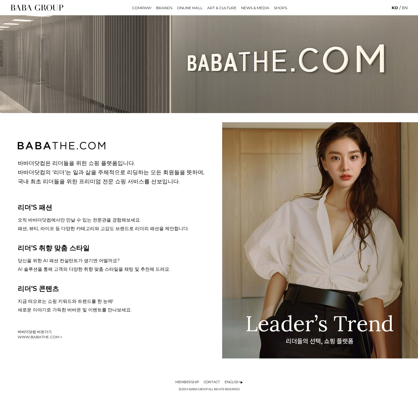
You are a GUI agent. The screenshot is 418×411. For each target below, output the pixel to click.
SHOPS (280, 8)
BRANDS (164, 8)
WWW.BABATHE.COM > (40, 337)
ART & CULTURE (222, 8)
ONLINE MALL (190, 8)
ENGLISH (234, 382)
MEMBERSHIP (187, 382)
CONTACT (212, 382)
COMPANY (141, 8)
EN (405, 7)
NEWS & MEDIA (255, 8)
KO (395, 7)
